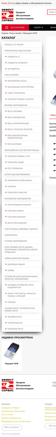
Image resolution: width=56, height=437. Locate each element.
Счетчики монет (16, 211)
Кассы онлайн (12, 75)
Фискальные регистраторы (21, 87)
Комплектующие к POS (19, 156)
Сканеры (12, 186)
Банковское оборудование (18, 198)
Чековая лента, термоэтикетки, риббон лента (20, 309)
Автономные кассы (17, 81)
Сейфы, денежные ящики (17, 258)
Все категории (18, 27)
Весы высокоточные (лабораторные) (18, 136)
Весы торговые (15, 111)
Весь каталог (11, 427)
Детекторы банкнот (17, 223)
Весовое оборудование (16, 105)
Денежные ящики (16, 264)
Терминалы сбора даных (20, 180)
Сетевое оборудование (16, 241)
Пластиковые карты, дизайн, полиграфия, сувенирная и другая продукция (21, 249)
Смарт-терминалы (16, 93)
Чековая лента (15, 317)
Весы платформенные (18, 123)
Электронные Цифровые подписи (21, 229)
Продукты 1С (14, 56)
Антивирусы (14, 69)
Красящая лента (15, 329)
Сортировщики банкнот (19, 204)
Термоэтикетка (15, 323)
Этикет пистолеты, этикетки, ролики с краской (22, 294)
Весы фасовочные (16, 117)
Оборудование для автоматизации (22, 150)
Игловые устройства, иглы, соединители (21, 286)
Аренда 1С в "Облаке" (14, 44)
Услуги (37, 27)
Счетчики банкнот (17, 217)
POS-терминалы (15, 168)
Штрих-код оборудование (17, 174)
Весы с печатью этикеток (20, 129)
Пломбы (12, 302)
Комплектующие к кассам (21, 99)
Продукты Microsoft (18, 63)
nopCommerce (15, 434)
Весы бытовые (15, 144)
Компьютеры (11, 235)
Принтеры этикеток (17, 192)
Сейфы (11, 270)
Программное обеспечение (18, 50)
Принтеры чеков (16, 162)
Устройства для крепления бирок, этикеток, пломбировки (21, 277)
